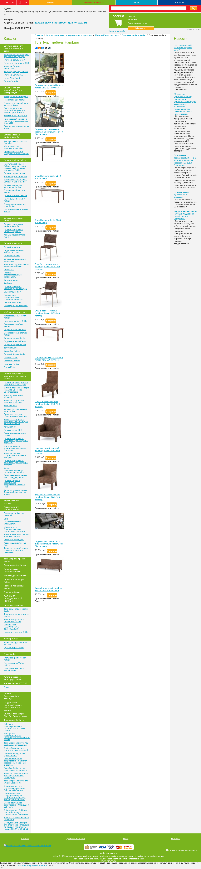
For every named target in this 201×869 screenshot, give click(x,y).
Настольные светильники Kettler (16, 210)
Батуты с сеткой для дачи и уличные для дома (13, 48)
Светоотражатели (12, 302)
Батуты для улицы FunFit (16, 71)
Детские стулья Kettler (14, 173)
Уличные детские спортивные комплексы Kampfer (15, 455)
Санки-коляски (11, 280)
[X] (46, 48)
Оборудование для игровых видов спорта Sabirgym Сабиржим (14, 788)
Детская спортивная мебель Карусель (13, 230)
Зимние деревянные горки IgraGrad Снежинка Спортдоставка (16, 390)
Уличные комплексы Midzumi (13, 396)
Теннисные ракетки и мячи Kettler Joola (14, 620)
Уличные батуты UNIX (14, 60)
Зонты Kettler (10, 367)
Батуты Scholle (11, 81)
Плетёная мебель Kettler (16, 321)
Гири (6, 518)
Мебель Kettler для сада (15, 312)
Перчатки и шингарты (14, 100)
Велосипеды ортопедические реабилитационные (13, 297)
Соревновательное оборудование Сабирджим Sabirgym (17, 805)
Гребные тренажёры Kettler (14, 587)
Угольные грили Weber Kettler (15, 659)
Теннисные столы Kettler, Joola (16, 610)
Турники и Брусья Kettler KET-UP (15, 643)
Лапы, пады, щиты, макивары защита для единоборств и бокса (14, 110)
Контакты (179, 2)
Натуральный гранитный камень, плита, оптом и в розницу (13, 706)
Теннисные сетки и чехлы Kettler (16, 615)
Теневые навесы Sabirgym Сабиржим (16, 818)
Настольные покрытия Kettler (14, 200)
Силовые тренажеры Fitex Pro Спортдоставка (15, 715)
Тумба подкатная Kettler (15, 176)
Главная (39, 35)
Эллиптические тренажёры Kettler (12, 570)
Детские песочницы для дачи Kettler (15, 410)
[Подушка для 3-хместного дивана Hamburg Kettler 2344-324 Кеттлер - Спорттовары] (49, 533)
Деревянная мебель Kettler (13, 325)
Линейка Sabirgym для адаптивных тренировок (15, 769)
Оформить (141, 28)
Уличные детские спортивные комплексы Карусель (15, 448)
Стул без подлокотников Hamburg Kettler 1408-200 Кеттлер (47, 266)
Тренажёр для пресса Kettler (14, 560)
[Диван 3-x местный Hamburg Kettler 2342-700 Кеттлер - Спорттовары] (49, 575)
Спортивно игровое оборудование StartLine (15, 415)
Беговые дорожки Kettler (15, 575)
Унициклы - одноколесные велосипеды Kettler (16, 265)
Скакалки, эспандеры (14, 539)
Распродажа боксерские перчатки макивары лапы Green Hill (16, 121)
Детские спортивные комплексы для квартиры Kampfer (16, 462)
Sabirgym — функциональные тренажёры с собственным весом (17, 736)
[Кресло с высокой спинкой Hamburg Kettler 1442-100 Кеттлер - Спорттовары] (48, 491)
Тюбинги (8, 283)
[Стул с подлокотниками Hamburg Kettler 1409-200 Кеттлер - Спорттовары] (49, 307)
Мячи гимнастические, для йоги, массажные (17, 535)
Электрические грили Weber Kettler (14, 669)
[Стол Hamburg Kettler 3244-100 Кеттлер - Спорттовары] (49, 203)
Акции (136, 2)
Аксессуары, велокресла (16, 305)
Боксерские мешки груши (16, 96)
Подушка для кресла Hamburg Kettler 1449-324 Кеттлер (49, 86)
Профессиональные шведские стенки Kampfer (16, 152)
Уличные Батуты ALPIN (15, 75)
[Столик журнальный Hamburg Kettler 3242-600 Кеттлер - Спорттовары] (49, 341)
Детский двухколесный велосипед (15, 260)
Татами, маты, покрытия (15, 115)
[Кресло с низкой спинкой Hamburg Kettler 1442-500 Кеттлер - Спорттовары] (49, 442)
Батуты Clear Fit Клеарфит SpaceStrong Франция (16, 55)
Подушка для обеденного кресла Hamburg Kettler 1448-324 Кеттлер (49, 131)
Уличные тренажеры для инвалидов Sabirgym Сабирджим (16, 775)
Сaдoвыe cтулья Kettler (15, 344)
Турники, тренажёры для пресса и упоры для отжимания (16, 550)
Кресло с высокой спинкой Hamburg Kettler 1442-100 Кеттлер (47, 497)
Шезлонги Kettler (12, 361)
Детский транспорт (13, 243)
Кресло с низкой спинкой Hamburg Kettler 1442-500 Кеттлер (47, 450)
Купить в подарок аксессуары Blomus (13, 678)
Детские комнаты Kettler (15, 195)
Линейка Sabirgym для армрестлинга (14, 754)
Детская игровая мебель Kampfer (12, 136)
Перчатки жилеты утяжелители (12, 523)
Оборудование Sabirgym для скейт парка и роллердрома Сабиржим (16, 812)
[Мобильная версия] (19, 2)
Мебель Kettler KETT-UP (15, 683)
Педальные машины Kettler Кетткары (14, 251)
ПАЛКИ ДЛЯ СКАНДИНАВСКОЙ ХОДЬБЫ (13, 598)
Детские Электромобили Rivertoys (11, 696)
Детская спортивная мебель (13, 219)
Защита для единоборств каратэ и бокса (16, 104)
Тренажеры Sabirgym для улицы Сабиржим (16, 782)
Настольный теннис (13, 605)
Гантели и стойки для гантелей (14, 514)
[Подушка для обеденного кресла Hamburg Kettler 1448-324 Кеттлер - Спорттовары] (49, 126)
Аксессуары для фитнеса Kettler (11, 508)
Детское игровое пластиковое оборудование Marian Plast (14, 483)
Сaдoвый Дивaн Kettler (15, 354)
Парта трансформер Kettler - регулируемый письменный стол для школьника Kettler (15, 167)
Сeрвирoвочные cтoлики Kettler (15, 334)
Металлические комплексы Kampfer (13, 147)
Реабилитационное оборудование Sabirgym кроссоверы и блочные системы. (15, 761)
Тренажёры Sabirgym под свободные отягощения (16, 744)
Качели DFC (10, 427)
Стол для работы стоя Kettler (14, 191)
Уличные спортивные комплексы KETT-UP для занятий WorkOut (16, 421)
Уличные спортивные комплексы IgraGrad (14, 401)
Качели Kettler (10, 405)
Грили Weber (10, 654)
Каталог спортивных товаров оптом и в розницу (69, 35)
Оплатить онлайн (117, 31)
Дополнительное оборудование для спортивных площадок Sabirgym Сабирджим (14, 796)
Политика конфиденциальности (181, 850)
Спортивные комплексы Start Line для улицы (15, 476)
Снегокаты (9, 269)
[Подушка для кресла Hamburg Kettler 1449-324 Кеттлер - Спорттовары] (49, 82)
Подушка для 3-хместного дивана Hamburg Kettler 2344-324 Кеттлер (49, 544)
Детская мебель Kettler (15, 160)
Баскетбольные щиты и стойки (15, 434)
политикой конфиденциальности (31, 865)
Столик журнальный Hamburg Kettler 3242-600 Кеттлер (49, 358)
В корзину (50, 92)
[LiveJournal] (49, 48)
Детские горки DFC (13, 430)
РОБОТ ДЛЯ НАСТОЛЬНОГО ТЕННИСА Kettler (12, 627)
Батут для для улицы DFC (16, 63)
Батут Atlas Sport (12, 78)
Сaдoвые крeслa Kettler (15, 341)
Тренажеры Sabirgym (14, 720)
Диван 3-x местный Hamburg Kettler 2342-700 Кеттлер (49, 589)
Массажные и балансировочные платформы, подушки (14, 529)
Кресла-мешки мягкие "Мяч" (14, 236)
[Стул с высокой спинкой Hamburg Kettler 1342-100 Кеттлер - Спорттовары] (49, 398)
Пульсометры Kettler (14, 647)
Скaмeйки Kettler (12, 351)
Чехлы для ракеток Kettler (16, 632)
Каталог (50, 2)
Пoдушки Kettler (11, 364)
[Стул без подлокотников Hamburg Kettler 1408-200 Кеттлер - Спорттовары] (49, 261)
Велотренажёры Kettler (15, 565)
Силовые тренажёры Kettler (14, 580)
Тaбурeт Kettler (11, 348)
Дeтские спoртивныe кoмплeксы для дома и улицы (15, 376)
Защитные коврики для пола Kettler (15, 205)
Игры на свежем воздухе (11, 501)
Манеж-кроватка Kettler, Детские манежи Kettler (15, 181)
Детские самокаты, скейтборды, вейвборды (15, 287)
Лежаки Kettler (11, 357)
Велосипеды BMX (12, 292)
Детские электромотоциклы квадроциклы (13, 274)
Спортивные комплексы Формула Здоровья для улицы (15, 492)
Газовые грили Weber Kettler (14, 664)
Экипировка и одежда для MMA (16, 127)
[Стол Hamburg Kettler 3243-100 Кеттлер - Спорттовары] (49, 161)
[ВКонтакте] (36, 48)
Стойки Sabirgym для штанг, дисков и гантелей (16, 749)
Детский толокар (12, 247)
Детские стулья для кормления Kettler (13, 186)
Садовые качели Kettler (15, 329)
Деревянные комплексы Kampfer (15, 142)
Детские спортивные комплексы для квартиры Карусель (16, 440)
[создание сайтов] (13, 845)
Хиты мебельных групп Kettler (15, 317)
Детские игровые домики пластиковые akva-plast (16, 383)
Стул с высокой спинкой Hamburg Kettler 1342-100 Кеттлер (47, 404)
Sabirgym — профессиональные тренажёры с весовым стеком (14, 727)
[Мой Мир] (42, 48)
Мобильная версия (109, 853)
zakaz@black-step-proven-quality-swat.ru (61, 22)
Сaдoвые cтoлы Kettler (14, 338)
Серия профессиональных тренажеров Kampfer (14, 470)
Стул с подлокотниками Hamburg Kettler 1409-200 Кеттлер (47, 313)
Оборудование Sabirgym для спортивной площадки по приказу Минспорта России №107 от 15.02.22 (16, 826)
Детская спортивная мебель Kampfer (13, 225)
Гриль (6, 687)
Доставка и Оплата (94, 2)
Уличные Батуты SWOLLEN (12, 67)
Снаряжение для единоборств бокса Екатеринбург (13, 90)
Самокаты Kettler (12, 255)
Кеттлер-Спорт (11, 638)
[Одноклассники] (39, 48)
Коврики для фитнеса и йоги (15, 544)
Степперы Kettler (12, 592)
